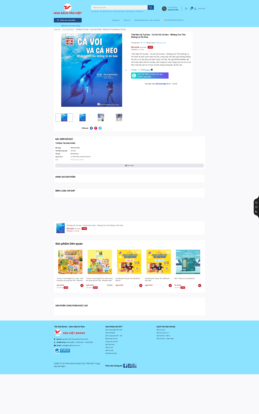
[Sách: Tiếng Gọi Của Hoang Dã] (188, 262)
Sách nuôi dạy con (163, 333)
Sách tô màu (109, 350)
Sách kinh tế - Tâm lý (163, 336)
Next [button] (126, 70)
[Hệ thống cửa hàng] (186, 9)
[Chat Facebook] (256, 207)
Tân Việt (143, 43)
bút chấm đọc (95, 11)
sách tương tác (130, 11)
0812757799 (173, 10)
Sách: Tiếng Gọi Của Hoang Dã (184, 278)
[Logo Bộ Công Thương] (62, 350)
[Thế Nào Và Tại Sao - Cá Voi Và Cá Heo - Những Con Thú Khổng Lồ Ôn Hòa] (91, 70)
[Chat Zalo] (256, 211)
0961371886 (70, 342)
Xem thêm (130, 165)
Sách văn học (161, 330)
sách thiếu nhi (139, 11)
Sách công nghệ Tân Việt (113, 330)
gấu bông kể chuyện (106, 11)
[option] (91, 70)
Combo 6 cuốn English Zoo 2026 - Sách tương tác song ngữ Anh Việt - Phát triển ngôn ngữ (70, 280)
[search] (151, 7)
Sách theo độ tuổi (111, 353)
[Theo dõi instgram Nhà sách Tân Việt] (134, 365)
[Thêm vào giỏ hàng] (81, 285)
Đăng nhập (201, 8)
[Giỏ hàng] (190, 8)
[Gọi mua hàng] (256, 202)
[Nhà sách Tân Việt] (68, 9)
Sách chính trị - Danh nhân (165, 338)
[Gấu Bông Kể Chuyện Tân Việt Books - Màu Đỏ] (129, 262)
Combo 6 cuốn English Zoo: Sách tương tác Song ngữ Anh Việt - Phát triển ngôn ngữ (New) (99, 280)
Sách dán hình (110, 344)
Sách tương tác (110, 333)
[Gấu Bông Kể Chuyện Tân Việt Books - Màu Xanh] (158, 262)
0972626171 (80, 342)
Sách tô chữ (109, 347)
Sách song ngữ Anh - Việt (113, 336)
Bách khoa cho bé (111, 338)
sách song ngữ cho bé (119, 11)
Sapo (63, 366)
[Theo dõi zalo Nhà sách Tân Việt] (130, 365)
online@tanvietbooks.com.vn (71, 345)
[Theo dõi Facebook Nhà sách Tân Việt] (125, 365)
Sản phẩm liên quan (69, 243)
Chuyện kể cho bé (111, 341)
